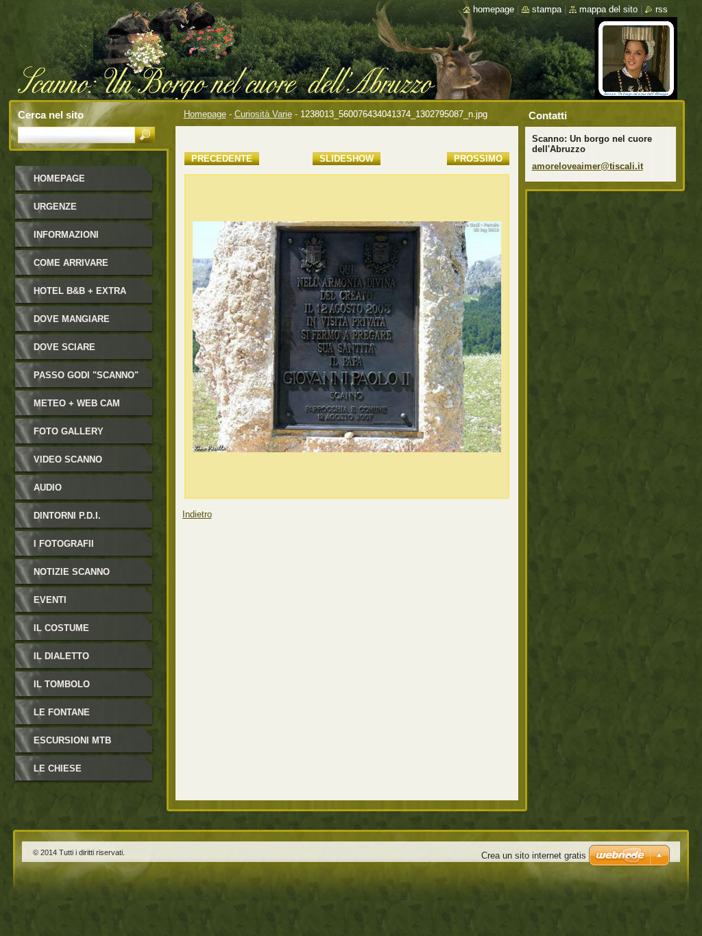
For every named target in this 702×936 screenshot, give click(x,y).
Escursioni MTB (72, 740)
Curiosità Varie (263, 114)
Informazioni (66, 235)
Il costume (61, 628)
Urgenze (55, 206)
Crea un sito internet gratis (533, 855)
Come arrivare (71, 263)
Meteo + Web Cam (77, 403)
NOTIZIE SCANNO (72, 572)
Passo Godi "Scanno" (86, 375)
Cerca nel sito (51, 115)
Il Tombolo (62, 684)
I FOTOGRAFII (64, 544)
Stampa (546, 9)
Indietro (197, 514)
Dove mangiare (72, 319)
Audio (48, 487)
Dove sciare (64, 347)
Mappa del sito (608, 9)
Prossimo (478, 158)
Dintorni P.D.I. (67, 515)
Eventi (50, 600)
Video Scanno (68, 459)
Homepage (205, 114)
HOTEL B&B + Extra (80, 291)
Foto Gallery (69, 431)
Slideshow (346, 158)
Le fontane (62, 712)
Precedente (221, 158)
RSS (661, 9)
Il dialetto (61, 656)
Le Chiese (58, 768)
